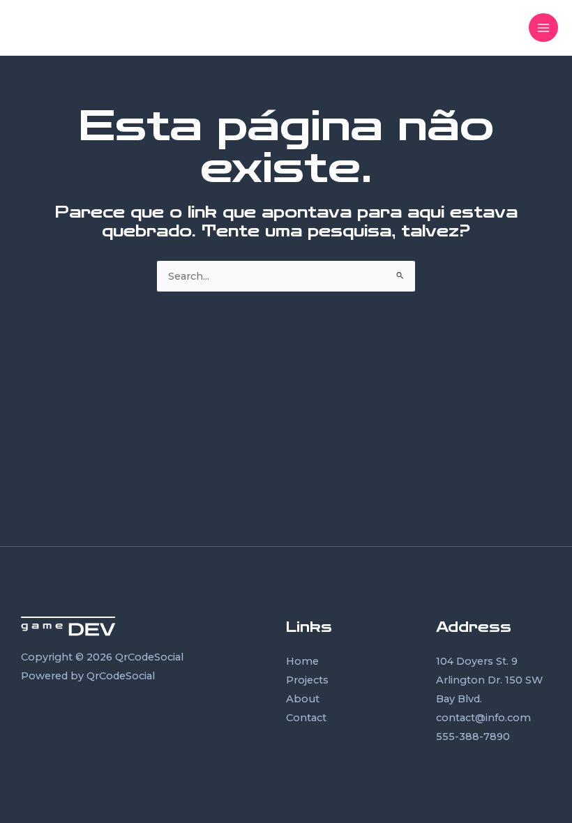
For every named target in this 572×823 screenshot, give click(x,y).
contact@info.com (483, 717)
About (302, 699)
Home (302, 661)
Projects (307, 680)
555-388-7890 (473, 736)
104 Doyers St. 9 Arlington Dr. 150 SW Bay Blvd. (489, 680)
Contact (306, 717)
